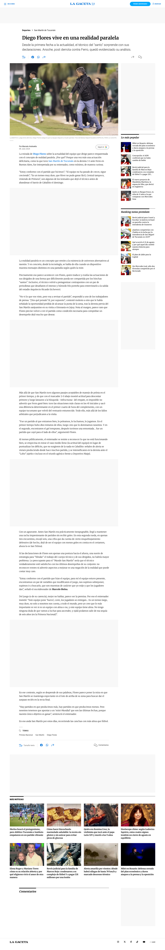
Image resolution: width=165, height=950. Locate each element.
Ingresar (157, 4)
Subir (153, 942)
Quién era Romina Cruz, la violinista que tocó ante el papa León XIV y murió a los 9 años (99, 832)
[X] (125, 942)
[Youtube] (144, 942)
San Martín (39, 735)
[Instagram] (118, 942)
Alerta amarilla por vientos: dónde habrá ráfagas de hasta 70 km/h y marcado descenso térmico (101, 871)
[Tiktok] (137, 942)
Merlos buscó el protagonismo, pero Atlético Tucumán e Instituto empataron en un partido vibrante (26, 832)
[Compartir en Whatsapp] (38, 57)
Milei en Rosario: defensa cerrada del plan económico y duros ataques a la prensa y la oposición (137, 871)
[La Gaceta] (82, 3)
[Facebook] (131, 942)
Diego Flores (52, 735)
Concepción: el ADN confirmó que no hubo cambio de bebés (141, 158)
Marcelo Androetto (29, 146)
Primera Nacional (26, 735)
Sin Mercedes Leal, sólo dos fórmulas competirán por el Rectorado (143, 268)
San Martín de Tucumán (44, 30)
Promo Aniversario (140, 4)
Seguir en (101, 147)
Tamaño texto (29, 745)
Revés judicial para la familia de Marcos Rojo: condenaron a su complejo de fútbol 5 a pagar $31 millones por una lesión (143, 172)
